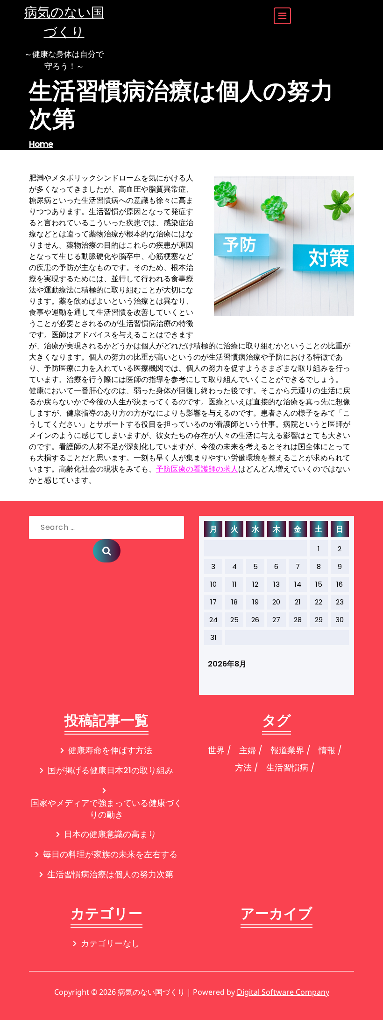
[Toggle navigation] (282, 15)
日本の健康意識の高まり (110, 834)
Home (41, 144)
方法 (243, 767)
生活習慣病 (287, 767)
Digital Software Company (283, 992)
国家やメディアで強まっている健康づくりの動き (106, 808)
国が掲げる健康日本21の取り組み (110, 770)
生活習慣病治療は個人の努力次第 (110, 874)
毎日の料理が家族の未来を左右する (110, 854)
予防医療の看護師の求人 (197, 469)
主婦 (247, 750)
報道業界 (287, 750)
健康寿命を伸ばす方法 (110, 750)
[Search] (107, 550)
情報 (327, 750)
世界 (216, 750)
